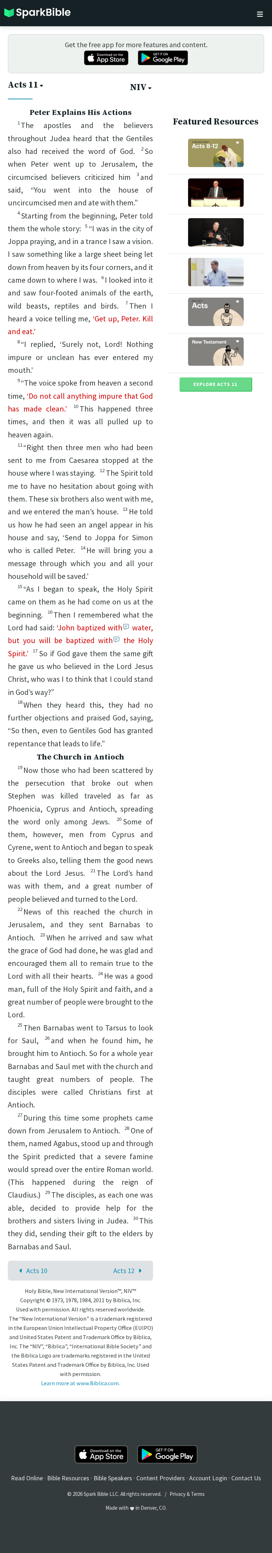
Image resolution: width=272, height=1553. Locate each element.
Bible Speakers (113, 1478)
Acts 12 (124, 1270)
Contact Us (246, 1478)
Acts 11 (23, 84)
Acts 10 (36, 1270)
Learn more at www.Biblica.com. (80, 1383)
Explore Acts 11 (215, 384)
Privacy (178, 1494)
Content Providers (160, 1478)
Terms (198, 1494)
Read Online (27, 1478)
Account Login (208, 1478)
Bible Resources (68, 1478)
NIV (138, 87)
